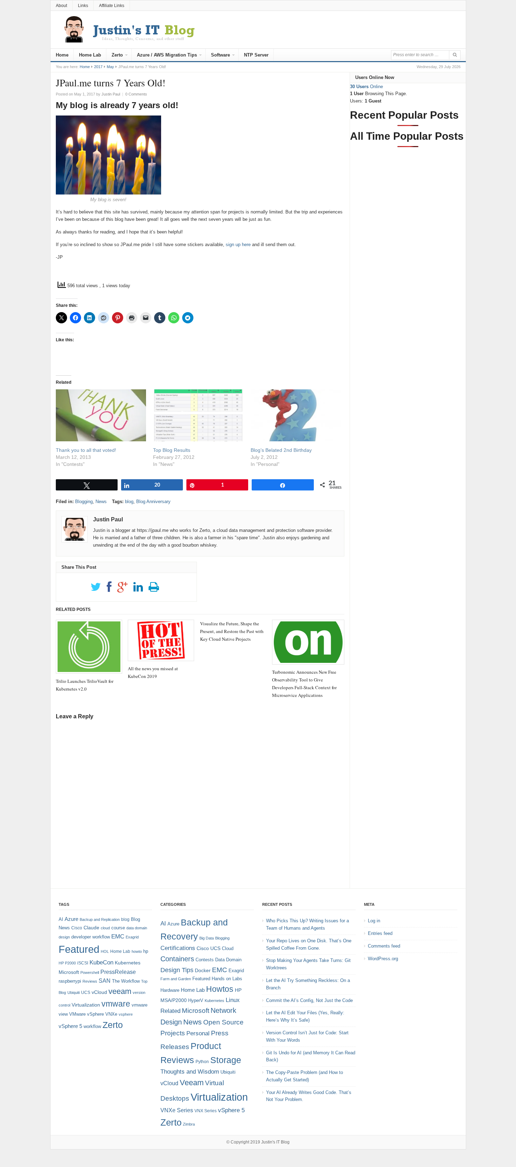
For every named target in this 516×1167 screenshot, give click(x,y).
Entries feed (380, 933)
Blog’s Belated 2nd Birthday (281, 450)
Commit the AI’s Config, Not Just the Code (309, 1000)
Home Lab (90, 55)
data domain (136, 928)
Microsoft (69, 972)
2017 (98, 67)
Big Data (206, 938)
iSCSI (82, 963)
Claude (91, 927)
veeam (119, 991)
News (101, 501)
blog (129, 501)
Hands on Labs (227, 978)
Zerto (117, 55)
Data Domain (228, 959)
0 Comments (136, 94)
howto (137, 951)
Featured (79, 949)
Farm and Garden (175, 979)
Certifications (177, 948)
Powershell (89, 972)
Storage (225, 1060)
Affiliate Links (111, 5)
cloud (105, 928)
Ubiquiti (73, 992)
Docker (203, 970)
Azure (71, 919)
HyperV (195, 1000)
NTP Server (256, 55)
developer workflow (90, 936)
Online (366, 86)
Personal (198, 1033)
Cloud (227, 948)
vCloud (99, 992)
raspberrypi (70, 981)
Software (220, 55)
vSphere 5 (70, 1026)
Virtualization (86, 1005)
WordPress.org (383, 958)
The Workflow (126, 981)
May (110, 67)
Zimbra (189, 1124)
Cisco (76, 927)
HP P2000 (67, 963)
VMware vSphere (86, 1014)
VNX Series (205, 1110)
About (61, 5)
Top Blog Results (171, 450)
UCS (85, 992)
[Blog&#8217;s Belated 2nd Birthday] (296, 415)
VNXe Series (176, 1110)
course (118, 927)
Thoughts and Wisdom (189, 1071)
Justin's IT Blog (275, 1142)
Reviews (89, 981)
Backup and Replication (100, 919)
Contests (205, 959)
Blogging (84, 501)
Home (62, 55)
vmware (115, 1003)
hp (145, 951)
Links (83, 5)
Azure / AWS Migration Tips (167, 55)
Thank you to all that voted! (86, 450)
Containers (177, 959)
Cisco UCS (208, 948)
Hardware (169, 990)
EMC (117, 936)
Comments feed (384, 946)
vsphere (126, 1014)
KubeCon (101, 962)
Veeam (192, 1082)
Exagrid (132, 937)
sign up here (238, 244)
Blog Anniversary (153, 501)
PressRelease (118, 972)
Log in (374, 920)
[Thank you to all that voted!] (101, 415)
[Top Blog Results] (198, 415)
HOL (105, 951)
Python (202, 1061)
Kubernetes (127, 962)
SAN (105, 981)
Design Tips (176, 970)
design (64, 937)
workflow (92, 1026)
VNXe (111, 1014)
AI (61, 919)
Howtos (219, 989)
